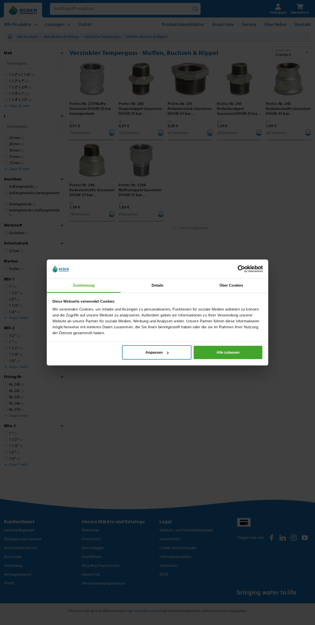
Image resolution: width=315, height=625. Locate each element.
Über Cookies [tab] (231, 285)
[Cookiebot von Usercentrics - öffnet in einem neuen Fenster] (241, 269)
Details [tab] (158, 285)
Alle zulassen (228, 352)
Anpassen (154, 352)
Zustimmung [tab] (84, 285)
